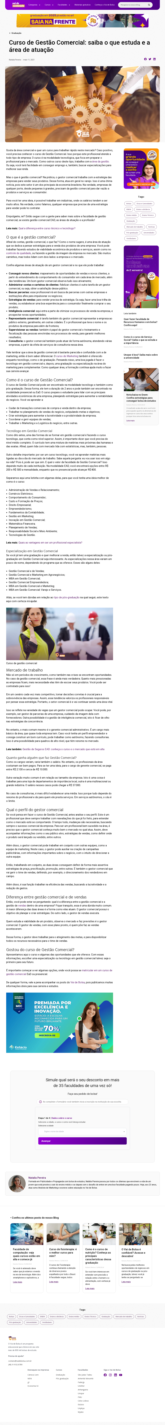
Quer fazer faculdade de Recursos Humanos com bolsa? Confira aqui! (140, 322)
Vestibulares (131, 238)
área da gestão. (100, 161)
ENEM (128, 209)
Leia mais (130, 421)
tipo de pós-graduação (67, 597)
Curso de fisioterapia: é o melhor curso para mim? (63, 1253)
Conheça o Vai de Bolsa (104, 4)
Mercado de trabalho (134, 227)
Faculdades (62, 4)
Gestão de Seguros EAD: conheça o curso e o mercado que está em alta (63, 749)
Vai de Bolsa (78, 982)
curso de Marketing (67, 356)
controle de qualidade (18, 253)
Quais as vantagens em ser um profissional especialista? (50, 542)
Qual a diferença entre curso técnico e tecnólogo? (47, 228)
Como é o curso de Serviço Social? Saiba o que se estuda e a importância (140, 340)
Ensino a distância (143, 209)
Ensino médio (131, 215)
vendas (22, 905)
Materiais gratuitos (83, 4)
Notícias (151, 227)
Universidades (149, 232)
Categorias (32, 4)
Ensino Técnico (148, 215)
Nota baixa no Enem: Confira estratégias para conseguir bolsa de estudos (141, 397)
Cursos (48, 4)
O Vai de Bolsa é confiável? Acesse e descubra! (133, 1253)
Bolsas (128, 203)
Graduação (130, 221)
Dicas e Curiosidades (144, 203)
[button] (145, 59)
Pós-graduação (132, 232)
